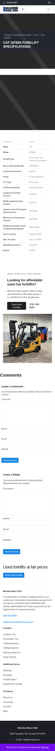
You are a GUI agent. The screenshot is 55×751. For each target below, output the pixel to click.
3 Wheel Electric (11, 647)
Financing (8, 701)
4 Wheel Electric (11, 643)
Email (4, 439)
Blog (5, 710)
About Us (7, 697)
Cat (36, 35)
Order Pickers (9, 656)
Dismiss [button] (45, 747)
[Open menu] (23, 9)
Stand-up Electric (11, 652)
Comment (6, 399)
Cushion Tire (9, 634)
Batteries (7, 670)
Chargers (7, 674)
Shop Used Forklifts (16, 306)
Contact (7, 706)
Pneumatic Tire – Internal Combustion (38, 159)
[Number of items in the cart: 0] (49, 2)
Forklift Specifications (17, 35)
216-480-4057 (11, 2)
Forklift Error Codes (12, 683)
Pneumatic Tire (10, 638)
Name (4, 428)
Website (4, 449)
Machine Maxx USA (12, 591)
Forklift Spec (9, 679)
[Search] (49, 9)
